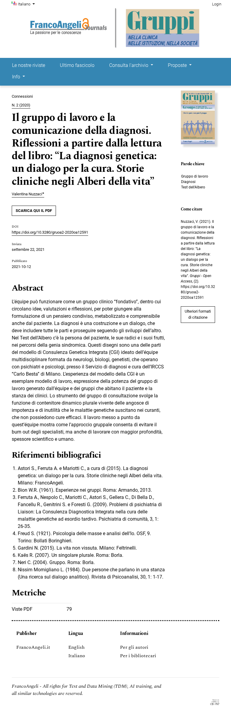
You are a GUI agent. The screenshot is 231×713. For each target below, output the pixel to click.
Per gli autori (134, 647)
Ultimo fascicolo (77, 65)
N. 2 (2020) (21, 105)
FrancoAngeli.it (33, 647)
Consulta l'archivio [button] (129, 65)
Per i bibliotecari (138, 655)
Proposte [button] (178, 65)
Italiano (76, 655)
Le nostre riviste (28, 65)
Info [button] (16, 77)
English (76, 647)
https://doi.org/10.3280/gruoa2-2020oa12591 (50, 232)
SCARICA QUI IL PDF (34, 210)
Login (216, 4)
